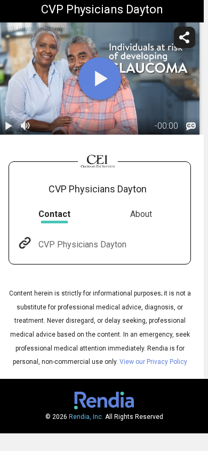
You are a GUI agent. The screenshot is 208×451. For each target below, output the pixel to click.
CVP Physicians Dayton (82, 244)
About (141, 214)
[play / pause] (8, 126)
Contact (54, 214)
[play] (99, 78)
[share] (184, 37)
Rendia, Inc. (86, 417)
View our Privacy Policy (153, 362)
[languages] (190, 126)
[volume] (25, 126)
